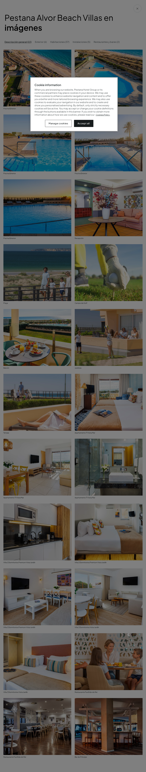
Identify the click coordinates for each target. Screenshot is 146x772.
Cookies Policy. (103, 114)
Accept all (84, 123)
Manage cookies (58, 123)
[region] (74, 104)
